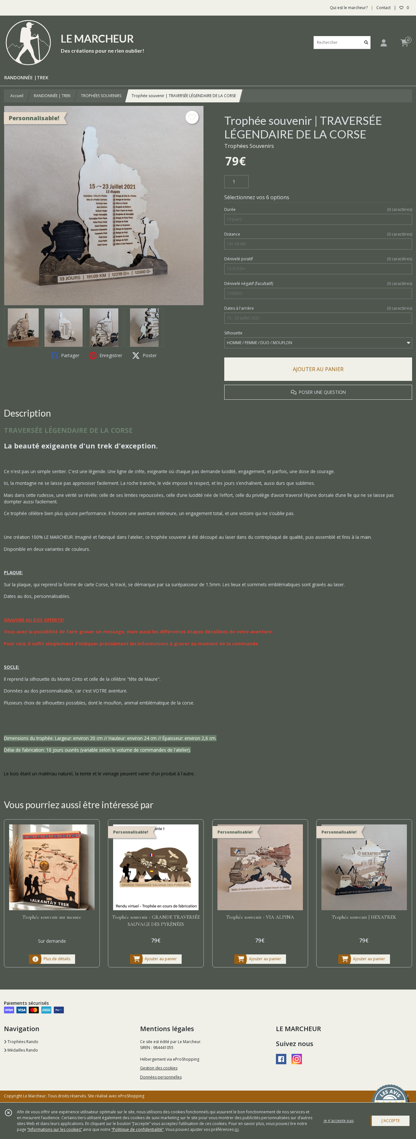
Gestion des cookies (158, 1068)
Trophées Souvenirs (249, 145)
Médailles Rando (22, 1050)
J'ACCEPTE (391, 1120)
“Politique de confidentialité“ (137, 1129)
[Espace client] (383, 43)
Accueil (16, 95)
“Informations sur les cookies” (54, 1129)
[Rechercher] (366, 42)
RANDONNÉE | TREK (52, 95)
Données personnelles (161, 1077)
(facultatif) (318, 283)
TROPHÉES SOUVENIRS (101, 95)
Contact (383, 7)
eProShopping (131, 1096)
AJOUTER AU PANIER (318, 369)
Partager (69, 355)
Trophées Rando (22, 1041)
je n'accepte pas (339, 1120)
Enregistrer (110, 355)
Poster (149, 355)
